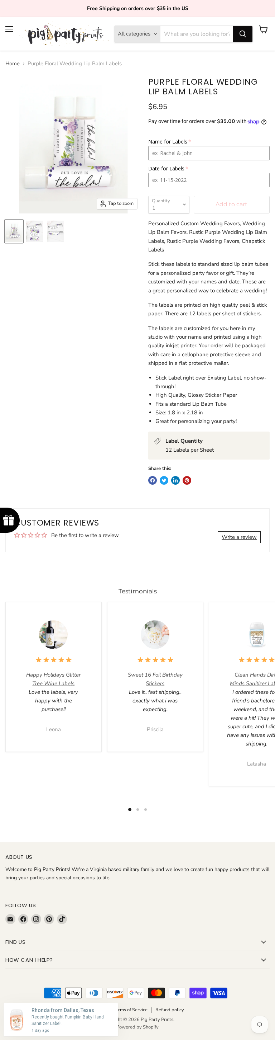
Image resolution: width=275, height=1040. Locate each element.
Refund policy (169, 1010)
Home (12, 64)
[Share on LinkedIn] (175, 480)
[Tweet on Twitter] (164, 480)
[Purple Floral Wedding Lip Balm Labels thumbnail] (14, 231)
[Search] (242, 34)
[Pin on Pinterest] (187, 480)
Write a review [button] (239, 537)
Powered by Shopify (137, 1027)
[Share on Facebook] (152, 480)
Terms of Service (130, 1010)
